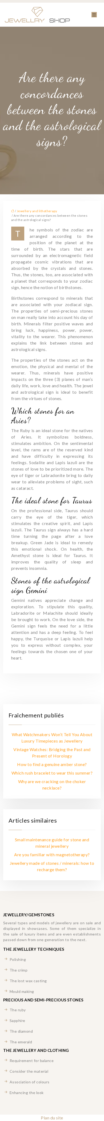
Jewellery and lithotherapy (37, 211)
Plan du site (52, 1117)
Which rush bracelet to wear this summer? (52, 772)
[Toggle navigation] (94, 15)
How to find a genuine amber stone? (52, 764)
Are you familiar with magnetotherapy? (52, 854)
